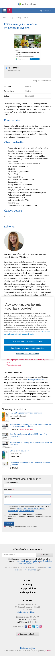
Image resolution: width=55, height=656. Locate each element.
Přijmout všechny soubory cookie (27, 341)
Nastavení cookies (27, 648)
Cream (48, 651)
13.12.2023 (12, 68)
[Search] (9, 10)
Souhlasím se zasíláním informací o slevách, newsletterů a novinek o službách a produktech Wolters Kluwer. (29, 517)
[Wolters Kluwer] (27, 4)
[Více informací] (18, 68)
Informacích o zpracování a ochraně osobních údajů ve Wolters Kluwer (26, 510)
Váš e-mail (9, 490)
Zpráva (7, 497)
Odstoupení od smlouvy (28, 634)
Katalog (18, 18)
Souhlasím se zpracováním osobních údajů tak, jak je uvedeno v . (28, 509)
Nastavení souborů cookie (27, 353)
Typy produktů (27, 588)
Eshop (11, 18)
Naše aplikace (28, 592)
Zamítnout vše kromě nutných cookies (27, 348)
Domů (4, 18)
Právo (25, 18)
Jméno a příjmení (11, 482)
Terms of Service (29, 570)
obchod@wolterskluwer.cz (37, 380)
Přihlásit (45, 555)
